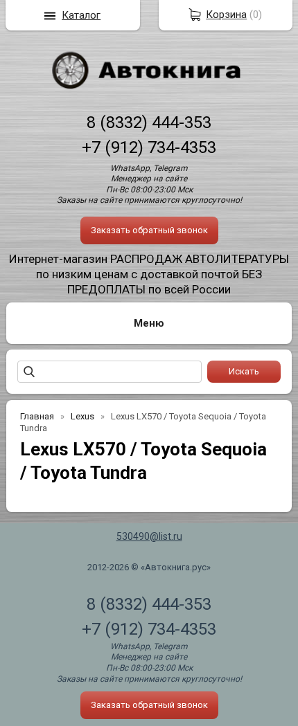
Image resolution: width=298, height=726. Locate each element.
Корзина (226, 14)
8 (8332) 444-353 (149, 122)
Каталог (81, 15)
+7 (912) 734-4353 (149, 147)
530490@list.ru (149, 536)
